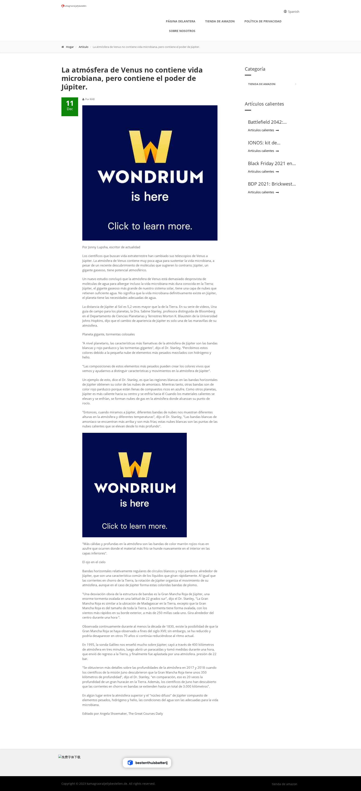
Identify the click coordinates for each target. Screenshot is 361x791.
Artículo (83, 47)
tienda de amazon (220, 21)
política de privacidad (262, 21)
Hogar (70, 47)
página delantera (180, 21)
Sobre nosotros (182, 31)
